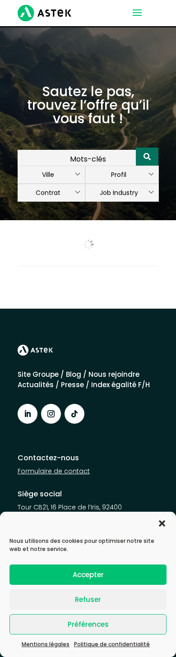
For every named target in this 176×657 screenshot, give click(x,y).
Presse (73, 384)
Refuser (88, 599)
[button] (162, 523)
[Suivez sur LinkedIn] (27, 414)
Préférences (88, 624)
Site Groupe (39, 374)
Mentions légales (45, 644)
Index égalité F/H (120, 384)
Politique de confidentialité (112, 644)
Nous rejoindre (113, 374)
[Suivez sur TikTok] (74, 414)
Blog (73, 374)
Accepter (88, 574)
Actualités (36, 384)
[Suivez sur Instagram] (51, 414)
